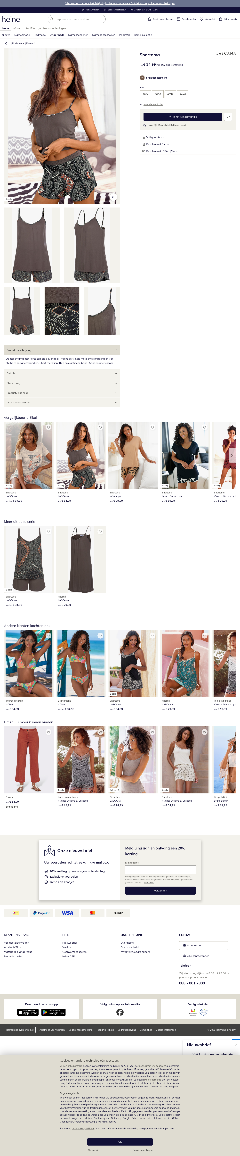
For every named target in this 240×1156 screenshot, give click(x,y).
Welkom (67, 947)
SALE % (30, 28)
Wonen (17, 28)
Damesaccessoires (103, 34)
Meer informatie (152, 1079)
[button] (5, 43)
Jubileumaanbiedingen (52, 28)
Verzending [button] (177, 64)
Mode (5, 28)
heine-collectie (143, 34)
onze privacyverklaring (83, 1128)
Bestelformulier (13, 956)
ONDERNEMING (132, 935)
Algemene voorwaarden (52, 1029)
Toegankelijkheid (105, 1029)
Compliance (146, 1029)
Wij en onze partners (71, 1066)
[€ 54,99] (29, 759)
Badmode (40, 34)
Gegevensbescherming (80, 1029)
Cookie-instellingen (142, 1150)
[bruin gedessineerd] (142, 77)
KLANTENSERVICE (17, 935)
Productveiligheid (17, 392)
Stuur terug (13, 383)
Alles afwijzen (95, 1150)
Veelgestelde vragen (16, 942)
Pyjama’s (31, 43)
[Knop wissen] (102, 19)
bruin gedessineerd (156, 77)
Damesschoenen (78, 34)
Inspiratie (124, 34)
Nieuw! (6, 34)
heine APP (68, 956)
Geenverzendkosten (74, 951)
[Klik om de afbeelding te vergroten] (113, 197)
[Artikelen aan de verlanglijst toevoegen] (228, 117)
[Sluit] (236, 1044)
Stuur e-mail (194, 946)
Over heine (127, 942)
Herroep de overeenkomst (19, 1029)
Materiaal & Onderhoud (18, 951)
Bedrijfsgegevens (127, 1029)
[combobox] (84, 19)
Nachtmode (18, 43)
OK (120, 1141)
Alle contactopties (198, 955)
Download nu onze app (41, 1004)
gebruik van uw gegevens (152, 1066)
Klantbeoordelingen (18, 402)
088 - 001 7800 (192, 983)
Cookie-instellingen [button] (166, 1029)
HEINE (66, 935)
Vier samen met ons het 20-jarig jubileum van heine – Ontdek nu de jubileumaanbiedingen (120, 3)
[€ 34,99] (29, 663)
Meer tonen (149, 882)
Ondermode (57, 34)
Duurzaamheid (130, 947)
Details (11, 373)
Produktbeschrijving (19, 350)
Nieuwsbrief (69, 942)
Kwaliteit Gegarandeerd (135, 951)
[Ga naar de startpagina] (11, 19)
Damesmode (22, 34)
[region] (120, 1105)
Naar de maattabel (153, 104)
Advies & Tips (12, 947)
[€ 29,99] (133, 455)
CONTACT (186, 935)
